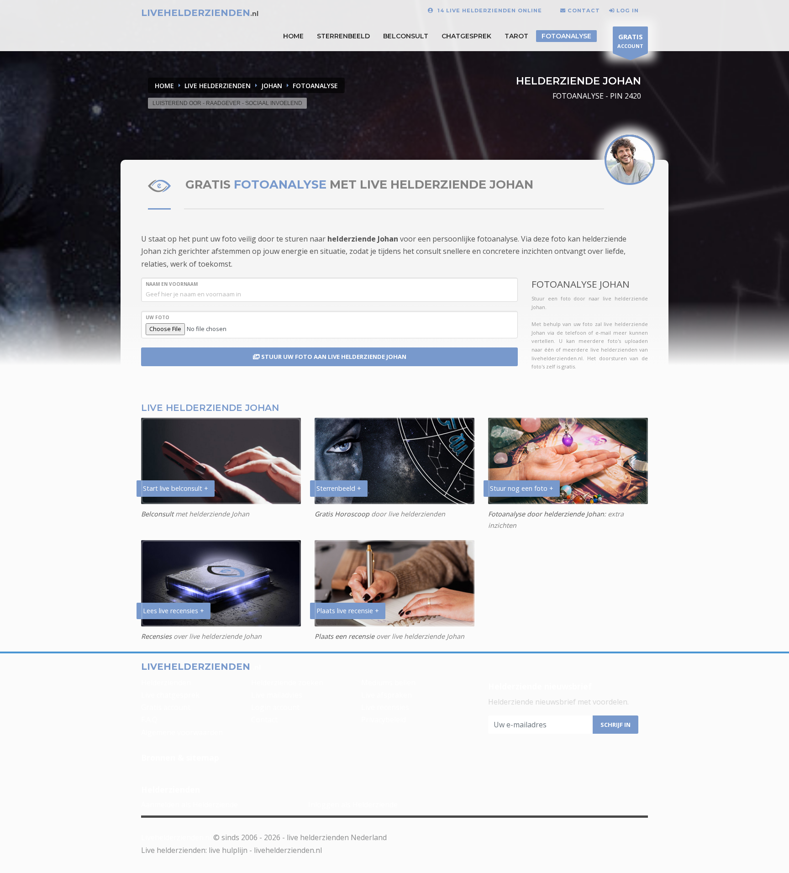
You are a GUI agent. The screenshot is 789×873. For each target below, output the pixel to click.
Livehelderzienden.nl (176, 837)
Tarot (516, 36)
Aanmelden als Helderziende (189, 804)
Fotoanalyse (566, 36)
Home (164, 85)
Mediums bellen (388, 683)
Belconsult (405, 36)
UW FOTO (157, 317)
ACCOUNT (630, 40)
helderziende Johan (362, 239)
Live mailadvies (276, 695)
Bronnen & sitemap (180, 757)
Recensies (156, 636)
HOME (293, 36)
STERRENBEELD (343, 36)
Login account (275, 707)
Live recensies (385, 707)
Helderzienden (166, 683)
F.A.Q (149, 720)
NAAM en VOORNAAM (172, 284)
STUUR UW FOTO (333, 356)
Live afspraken (386, 695)
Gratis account (165, 707)
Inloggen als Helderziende (353, 804)
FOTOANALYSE (315, 85)
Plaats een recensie (344, 636)
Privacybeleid (383, 720)
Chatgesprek (466, 36)
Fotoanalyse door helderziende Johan (546, 514)
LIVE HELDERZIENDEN (217, 85)
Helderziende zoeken (287, 683)
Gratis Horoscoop (342, 514)
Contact (264, 720)
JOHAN (271, 85)
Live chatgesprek (170, 695)
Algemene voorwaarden (182, 732)
